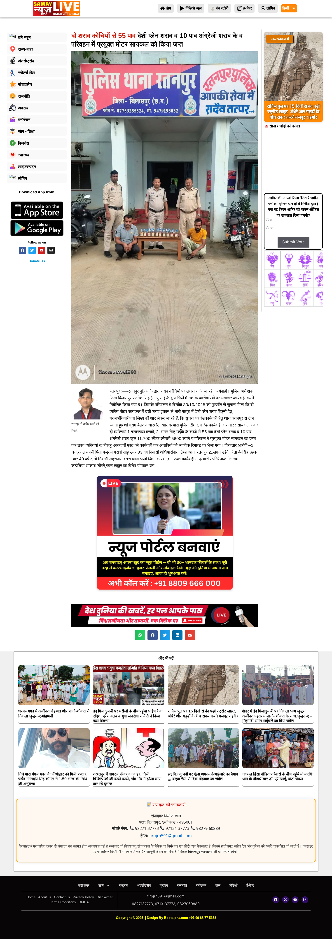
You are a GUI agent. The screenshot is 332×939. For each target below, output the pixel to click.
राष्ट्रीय (123, 885)
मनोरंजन (201, 885)
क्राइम (164, 885)
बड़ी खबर (83, 885)
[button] (140, 635)
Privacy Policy (83, 897)
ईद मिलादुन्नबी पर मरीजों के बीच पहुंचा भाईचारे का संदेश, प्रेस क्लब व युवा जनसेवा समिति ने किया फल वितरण (128, 716)
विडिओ (233, 885)
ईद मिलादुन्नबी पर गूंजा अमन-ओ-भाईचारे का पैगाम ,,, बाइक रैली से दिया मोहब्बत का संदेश (203, 776)
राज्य (101, 885)
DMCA (84, 902)
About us (44, 897)
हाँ (270, 220)
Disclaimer (104, 897)
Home (30, 897)
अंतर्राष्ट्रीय (144, 885)
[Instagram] (305, 899)
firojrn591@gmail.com (170, 835)
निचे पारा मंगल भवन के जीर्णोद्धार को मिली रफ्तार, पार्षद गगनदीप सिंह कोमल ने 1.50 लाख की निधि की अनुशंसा (52, 779)
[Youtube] (295, 899)
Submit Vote (293, 242)
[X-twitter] (285, 899)
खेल (217, 885)
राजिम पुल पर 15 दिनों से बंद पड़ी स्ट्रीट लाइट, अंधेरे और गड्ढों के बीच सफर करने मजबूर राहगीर (203, 713)
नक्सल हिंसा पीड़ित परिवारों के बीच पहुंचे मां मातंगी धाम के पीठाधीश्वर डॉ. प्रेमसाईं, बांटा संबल (277, 776)
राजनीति (182, 885)
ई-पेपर (250, 885)
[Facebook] (275, 899)
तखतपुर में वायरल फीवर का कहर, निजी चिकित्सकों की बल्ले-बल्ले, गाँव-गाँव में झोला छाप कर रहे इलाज (127, 779)
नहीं (271, 228)
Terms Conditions (63, 902)
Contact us (62, 897)
